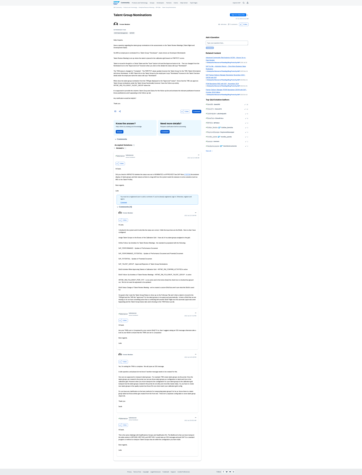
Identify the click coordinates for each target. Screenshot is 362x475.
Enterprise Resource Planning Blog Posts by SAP (223, 62)
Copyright (146, 472)
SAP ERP (132, 33)
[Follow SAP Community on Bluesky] (226, 472)
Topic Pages (193, 3)
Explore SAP (236, 3)
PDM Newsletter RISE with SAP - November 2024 (222, 84)
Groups (152, 3)
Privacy (129, 472)
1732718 (187, 174)
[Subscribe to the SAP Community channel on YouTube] (230, 472)
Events (176, 3)
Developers (160, 3)
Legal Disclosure (155, 472)
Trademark (165, 472)
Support (173, 472)
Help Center (184, 3)
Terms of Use (137, 472)
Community (125, 2)
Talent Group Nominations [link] (169, 7)
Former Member (125, 24)
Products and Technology (140, 3)
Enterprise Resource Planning (146, 7)
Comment (196, 111)
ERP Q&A (158, 7)
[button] (240, 24)
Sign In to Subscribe (238, 15)
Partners (169, 3)
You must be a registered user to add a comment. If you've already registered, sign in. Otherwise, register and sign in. (156, 198)
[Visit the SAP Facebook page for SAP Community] (223, 472)
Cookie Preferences (184, 472)
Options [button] (247, 15)
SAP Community (118, 7)
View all (208, 151)
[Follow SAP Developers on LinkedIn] (233, 472)
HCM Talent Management (121, 33)
